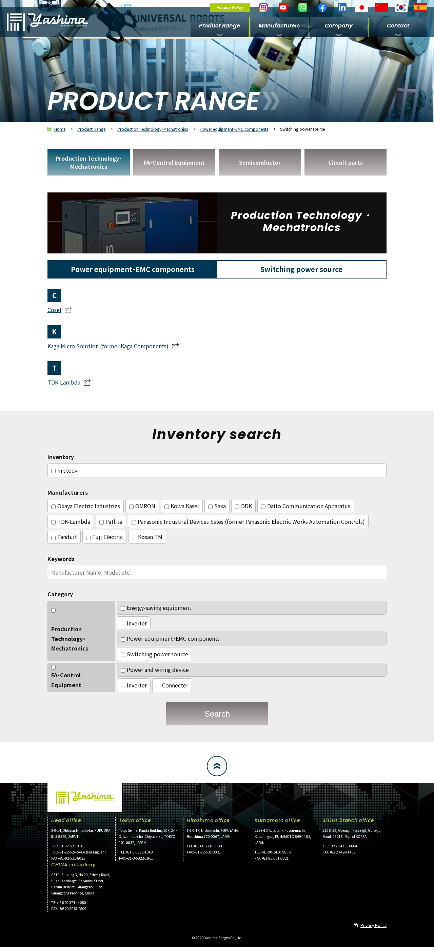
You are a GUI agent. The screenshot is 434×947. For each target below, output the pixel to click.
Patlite (113, 521)
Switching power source (157, 654)
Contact (398, 25)
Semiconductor (260, 162)
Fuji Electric (107, 537)
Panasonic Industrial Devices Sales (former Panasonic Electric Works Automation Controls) (251, 521)
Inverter (137, 623)
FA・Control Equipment (174, 162)
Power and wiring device (158, 669)
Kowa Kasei (185, 506)
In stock (67, 470)
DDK (246, 506)
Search (217, 713)
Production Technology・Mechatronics (152, 129)
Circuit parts (345, 162)
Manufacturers (279, 25)
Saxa (220, 506)
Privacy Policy (230, 7)
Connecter (175, 685)
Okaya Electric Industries (88, 506)
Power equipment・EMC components (234, 129)
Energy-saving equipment (159, 607)
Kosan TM (150, 537)
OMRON (145, 506)
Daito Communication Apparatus (308, 506)
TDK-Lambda (63, 382)
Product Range (219, 25)
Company (339, 25)
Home (59, 129)
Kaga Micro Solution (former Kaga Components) (108, 346)
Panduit (67, 537)
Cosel (54, 310)
